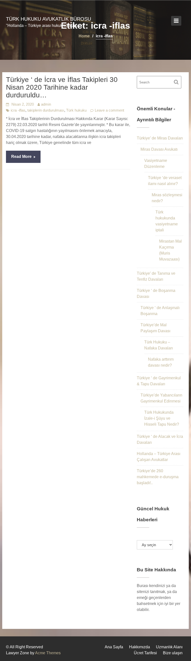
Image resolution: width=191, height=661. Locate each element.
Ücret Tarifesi (145, 653)
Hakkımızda (139, 647)
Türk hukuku (76, 110)
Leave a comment (109, 110)
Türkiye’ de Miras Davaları (160, 138)
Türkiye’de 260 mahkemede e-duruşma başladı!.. (158, 477)
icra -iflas (18, 110)
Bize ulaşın (173, 653)
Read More (21, 156)
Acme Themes (48, 653)
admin (46, 104)
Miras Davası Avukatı (159, 149)
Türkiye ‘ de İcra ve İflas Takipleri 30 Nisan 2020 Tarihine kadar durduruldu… (62, 87)
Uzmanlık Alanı (169, 647)
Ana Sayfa (114, 647)
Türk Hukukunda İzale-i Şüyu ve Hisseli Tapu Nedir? (161, 418)
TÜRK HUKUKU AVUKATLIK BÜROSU (48, 19)
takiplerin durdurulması (45, 110)
